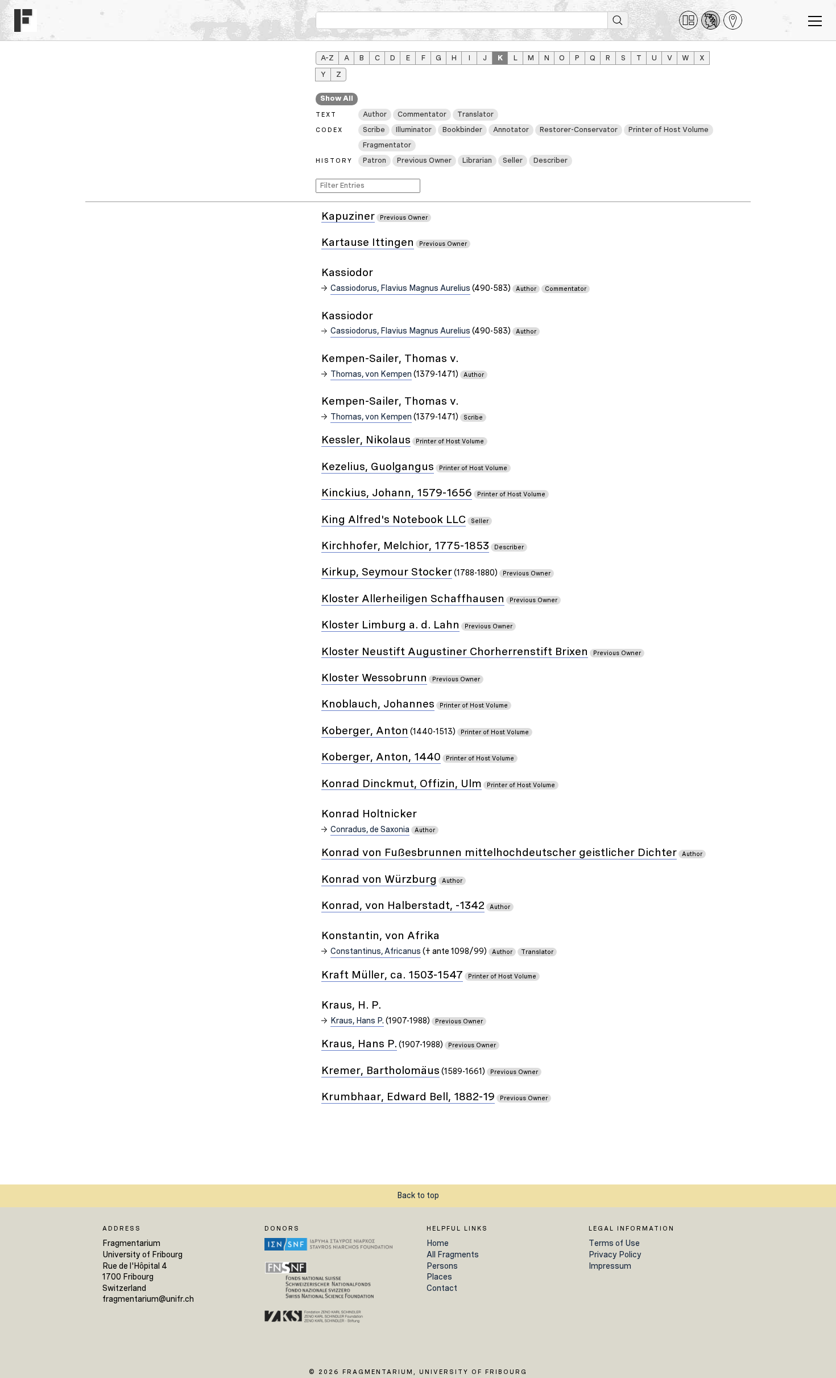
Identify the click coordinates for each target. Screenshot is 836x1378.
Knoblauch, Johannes (377, 704)
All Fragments (453, 1254)
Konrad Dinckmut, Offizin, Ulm (401, 784)
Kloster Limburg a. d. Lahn (390, 625)
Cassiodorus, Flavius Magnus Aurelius (400, 288)
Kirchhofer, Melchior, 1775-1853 (405, 546)
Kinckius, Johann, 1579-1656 (396, 493)
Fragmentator (387, 145)
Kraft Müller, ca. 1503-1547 (392, 975)
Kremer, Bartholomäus (380, 1071)
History (334, 160)
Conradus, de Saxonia (369, 829)
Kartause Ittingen (367, 243)
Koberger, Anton (364, 731)
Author (375, 114)
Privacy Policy (615, 1254)
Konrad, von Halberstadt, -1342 (403, 906)
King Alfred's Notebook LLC (393, 520)
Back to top (418, 1195)
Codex (329, 130)
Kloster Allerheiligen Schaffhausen (412, 599)
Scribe (374, 129)
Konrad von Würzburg (379, 880)
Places (439, 1276)
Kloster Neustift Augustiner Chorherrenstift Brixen (454, 652)
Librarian (477, 160)
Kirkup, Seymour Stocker (386, 572)
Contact (442, 1288)
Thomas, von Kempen (371, 374)
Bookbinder (462, 129)
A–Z (327, 58)
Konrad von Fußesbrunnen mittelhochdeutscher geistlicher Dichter (499, 853)
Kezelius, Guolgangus (377, 467)
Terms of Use (614, 1243)
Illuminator (414, 129)
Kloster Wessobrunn (374, 678)
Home (438, 1243)
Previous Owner (424, 160)
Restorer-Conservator (579, 129)
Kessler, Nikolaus (366, 440)
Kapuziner (348, 217)
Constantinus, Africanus (375, 951)
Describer (550, 160)
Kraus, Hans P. (357, 1020)
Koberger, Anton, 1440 (381, 757)
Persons (442, 1265)
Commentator (422, 114)
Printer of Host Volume (668, 129)
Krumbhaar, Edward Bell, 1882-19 (408, 1097)
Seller (513, 160)
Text (326, 114)
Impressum (610, 1265)
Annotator (511, 129)
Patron (374, 160)
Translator (475, 114)
